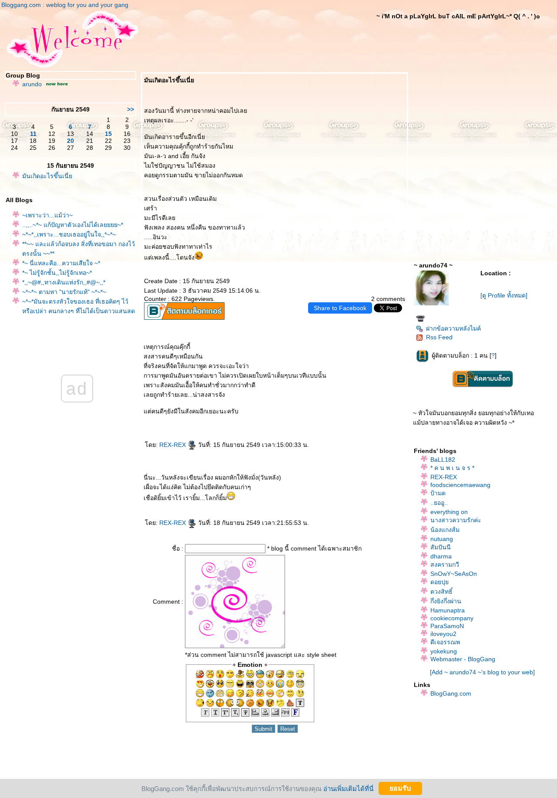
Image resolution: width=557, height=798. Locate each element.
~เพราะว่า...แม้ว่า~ (47, 215)
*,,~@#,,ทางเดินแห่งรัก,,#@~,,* (63, 282)
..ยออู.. (439, 502)
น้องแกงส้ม (445, 529)
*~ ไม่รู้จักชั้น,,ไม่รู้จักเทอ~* (57, 272)
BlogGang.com (450, 693)
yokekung (443, 651)
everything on (449, 511)
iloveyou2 (443, 633)
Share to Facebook (340, 307)
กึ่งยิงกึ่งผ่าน (445, 601)
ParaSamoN (447, 625)
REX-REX (173, 444)
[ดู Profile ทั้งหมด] (503, 295)
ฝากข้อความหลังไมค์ (453, 328)
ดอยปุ (439, 581)
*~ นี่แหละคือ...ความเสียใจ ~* (61, 263)
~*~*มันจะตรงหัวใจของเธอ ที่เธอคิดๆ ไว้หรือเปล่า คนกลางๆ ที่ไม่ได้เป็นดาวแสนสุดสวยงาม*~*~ (78, 311)
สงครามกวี (444, 564)
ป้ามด (438, 493)
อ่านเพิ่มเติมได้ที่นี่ (348, 788)
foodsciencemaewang (460, 484)
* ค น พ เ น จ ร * (452, 467)
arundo (32, 84)
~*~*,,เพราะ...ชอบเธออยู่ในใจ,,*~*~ (69, 234)
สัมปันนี (440, 547)
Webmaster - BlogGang (462, 659)
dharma (441, 556)
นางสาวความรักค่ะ (455, 520)
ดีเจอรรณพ (445, 642)
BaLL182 (442, 459)
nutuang (441, 538)
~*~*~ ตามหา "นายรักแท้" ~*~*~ (64, 291)
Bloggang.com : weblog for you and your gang (64, 4)
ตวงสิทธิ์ (441, 591)
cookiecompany (451, 618)
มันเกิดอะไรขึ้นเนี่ (47, 175)
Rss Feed (439, 337)
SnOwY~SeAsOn (453, 573)
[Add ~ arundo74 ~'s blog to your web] (482, 672)
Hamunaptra (447, 610)
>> (130, 109)
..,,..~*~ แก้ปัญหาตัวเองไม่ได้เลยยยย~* (72, 224)
